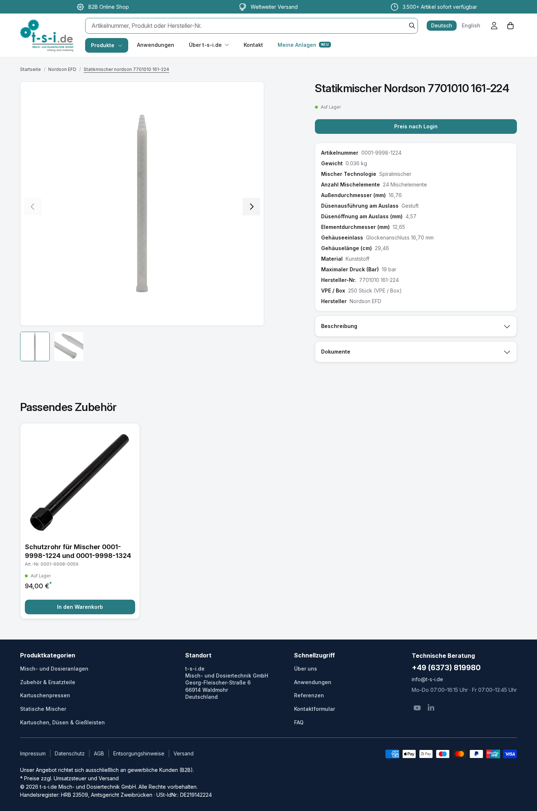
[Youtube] (417, 707)
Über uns (305, 668)
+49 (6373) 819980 (446, 667)
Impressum (33, 753)
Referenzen (309, 695)
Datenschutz (70, 753)
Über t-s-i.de (205, 45)
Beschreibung (339, 326)
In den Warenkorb (80, 607)
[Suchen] (412, 25)
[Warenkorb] (510, 25)
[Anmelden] (494, 25)
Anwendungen (155, 45)
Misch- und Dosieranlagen (54, 668)
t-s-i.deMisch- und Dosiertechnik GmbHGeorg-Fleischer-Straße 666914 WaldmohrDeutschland (226, 682)
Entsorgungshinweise (138, 753)
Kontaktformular (314, 709)
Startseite (30, 69)
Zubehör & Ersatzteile (47, 682)
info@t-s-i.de (427, 679)
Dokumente (335, 351)
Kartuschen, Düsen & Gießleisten (62, 722)
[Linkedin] (431, 707)
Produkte (102, 45)
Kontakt (253, 45)
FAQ (299, 722)
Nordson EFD (62, 69)
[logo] (46, 27)
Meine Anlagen (303, 45)
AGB (99, 753)
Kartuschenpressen (45, 695)
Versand (184, 753)
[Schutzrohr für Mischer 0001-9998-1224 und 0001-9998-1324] (80, 521)
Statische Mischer (43, 709)
